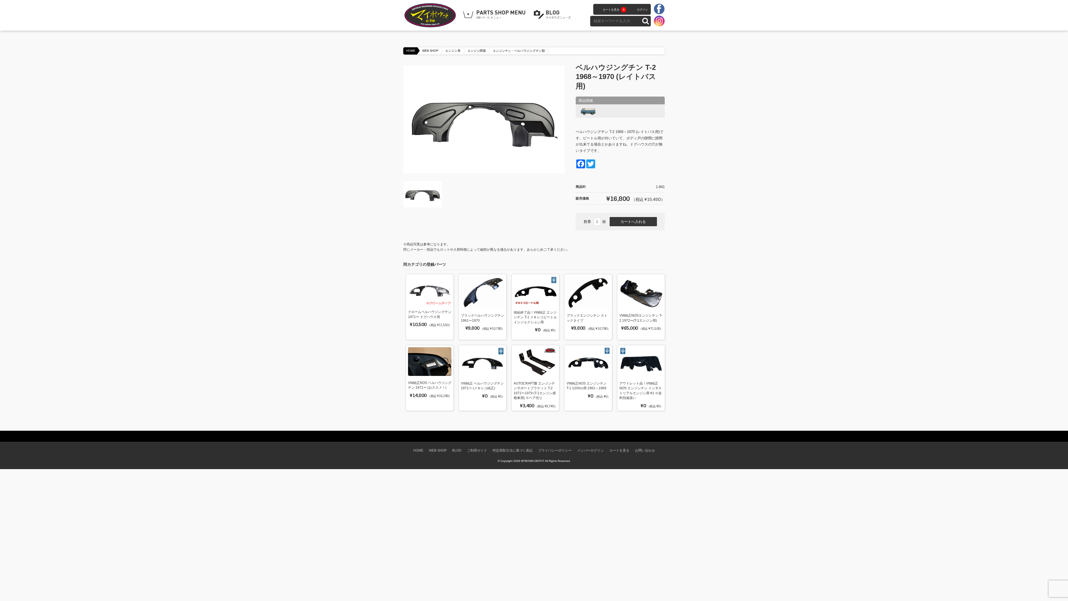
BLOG (553, 15)
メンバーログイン (590, 450)
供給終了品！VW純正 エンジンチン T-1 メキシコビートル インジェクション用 (535, 317)
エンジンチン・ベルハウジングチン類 (519, 50)
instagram (659, 20)
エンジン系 (453, 50)
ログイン (642, 9)
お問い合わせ (645, 450)
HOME (410, 50)
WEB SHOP (430, 50)
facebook (659, 9)
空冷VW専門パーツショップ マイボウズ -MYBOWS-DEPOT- (431, 15)
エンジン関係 (477, 50)
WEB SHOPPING (495, 15)
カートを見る (613, 9)
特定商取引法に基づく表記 (513, 450)
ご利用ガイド (477, 450)
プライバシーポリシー (555, 450)
